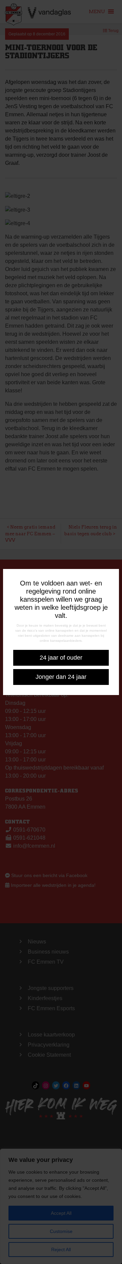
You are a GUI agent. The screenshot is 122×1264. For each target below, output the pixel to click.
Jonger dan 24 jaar (61, 676)
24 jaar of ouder (61, 657)
